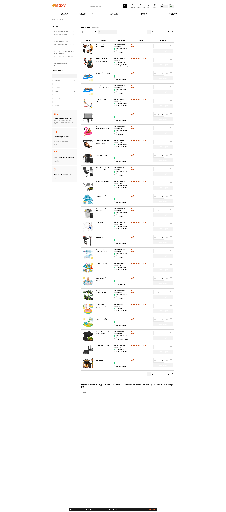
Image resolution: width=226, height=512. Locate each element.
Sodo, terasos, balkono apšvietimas (60, 64)
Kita (55, 60)
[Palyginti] (171, 46)
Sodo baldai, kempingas (61, 41)
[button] (125, 6)
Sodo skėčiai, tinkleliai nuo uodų (63, 44)
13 (169, 32)
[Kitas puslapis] (172, 32)
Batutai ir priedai (58, 48)
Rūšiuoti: (94, 32)
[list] (86, 32)
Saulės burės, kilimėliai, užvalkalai (63, 56)
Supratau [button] (152, 510)
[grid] (82, 32)
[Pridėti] (162, 46)
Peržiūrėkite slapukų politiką (136, 510)
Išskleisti (83, 392)
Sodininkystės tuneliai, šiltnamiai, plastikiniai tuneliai (63, 52)
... (166, 32)
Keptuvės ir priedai (59, 38)
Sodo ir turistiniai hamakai (61, 31)
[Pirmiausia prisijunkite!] (167, 46)
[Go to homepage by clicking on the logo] (59, 10)
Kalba (170, 4)
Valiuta (162, 4)
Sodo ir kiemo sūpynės (60, 34)
